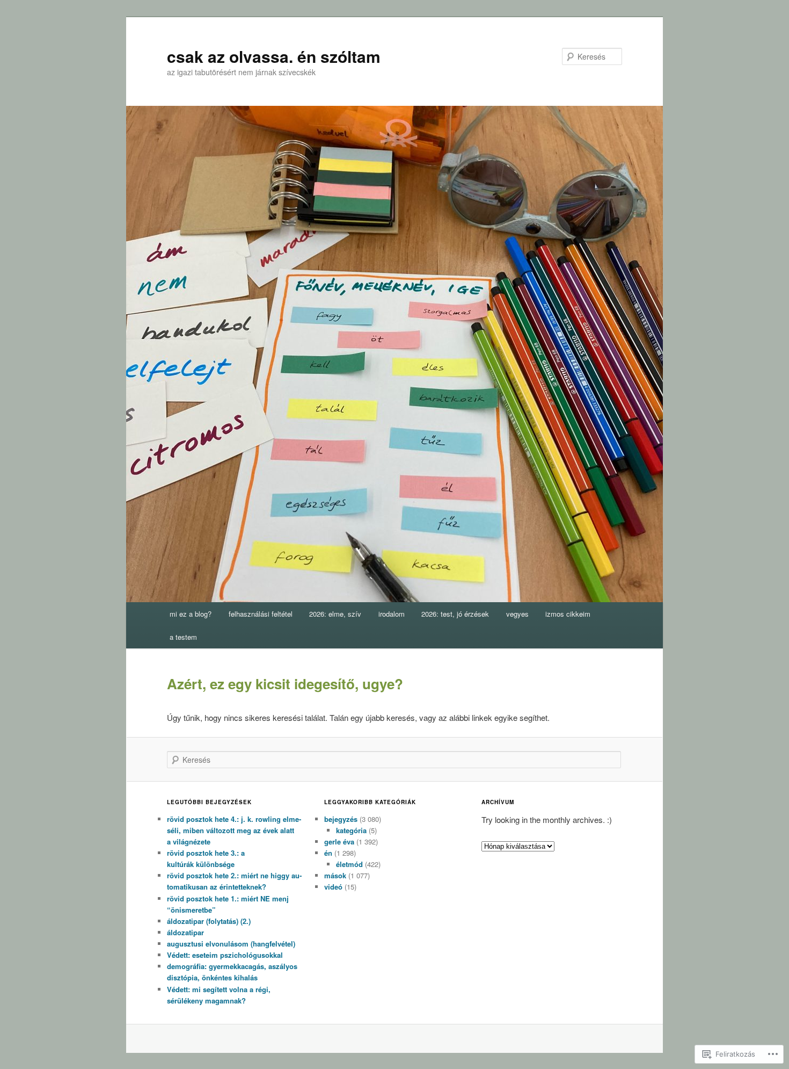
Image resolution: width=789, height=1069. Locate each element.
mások (335, 875)
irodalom (391, 614)
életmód (349, 864)
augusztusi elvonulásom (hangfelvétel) (231, 943)
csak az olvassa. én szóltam (274, 56)
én (328, 853)
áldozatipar (185, 932)
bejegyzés (340, 819)
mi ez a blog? (190, 614)
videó (333, 887)
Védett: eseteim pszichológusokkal (225, 955)
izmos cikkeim (567, 614)
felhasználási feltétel (261, 614)
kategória (351, 830)
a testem (183, 637)
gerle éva (339, 841)
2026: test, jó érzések (455, 614)
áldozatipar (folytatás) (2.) (209, 921)
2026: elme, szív (335, 614)
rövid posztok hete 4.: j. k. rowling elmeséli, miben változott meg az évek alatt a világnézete (234, 830)
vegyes (517, 614)
